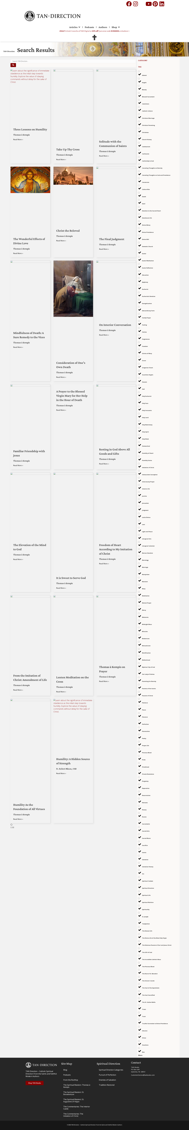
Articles (73, 27)
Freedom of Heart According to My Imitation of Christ (115, 549)
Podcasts (89, 27)
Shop (114, 27)
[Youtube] (148, 4)
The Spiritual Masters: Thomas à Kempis (76, 1086)
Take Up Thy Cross (68, 149)
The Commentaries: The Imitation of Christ (73, 1115)
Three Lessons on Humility (30, 129)
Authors (103, 27)
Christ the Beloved (68, 230)
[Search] (13, 65)
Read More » (18, 139)
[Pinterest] (155, 4)
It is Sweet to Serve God (71, 578)
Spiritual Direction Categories (111, 1070)
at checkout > (120, 31)
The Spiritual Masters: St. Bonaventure (73, 1093)
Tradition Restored (106, 1085)
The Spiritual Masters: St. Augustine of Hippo (73, 1100)
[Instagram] (135, 4)
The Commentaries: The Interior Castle (76, 1107)
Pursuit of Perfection (107, 1075)
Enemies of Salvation (107, 1080)
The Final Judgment (111, 239)
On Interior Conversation (115, 324)
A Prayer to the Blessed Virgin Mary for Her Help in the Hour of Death (71, 396)
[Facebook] (129, 4)
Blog (65, 1070)
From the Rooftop (70, 1080)
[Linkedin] (161, 4)
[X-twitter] (142, 4)
